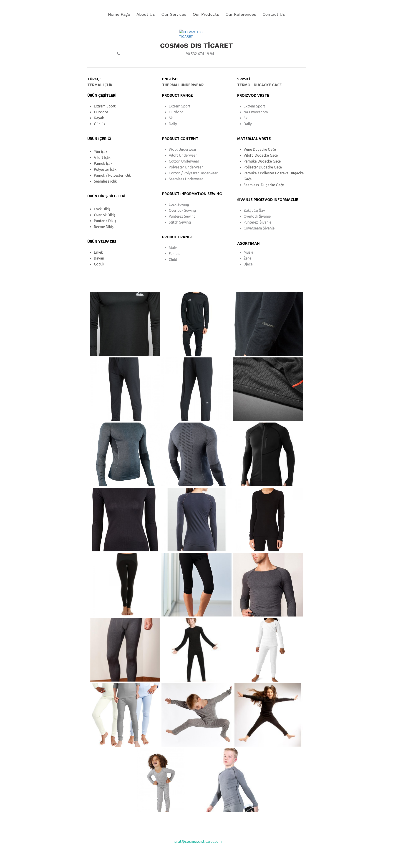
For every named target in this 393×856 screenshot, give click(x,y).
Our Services (173, 14)
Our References (240, 14)
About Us (145, 14)
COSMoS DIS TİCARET (196, 45)
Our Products (206, 14)
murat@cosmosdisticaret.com (196, 841)
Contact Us (273, 14)
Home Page (119, 14)
